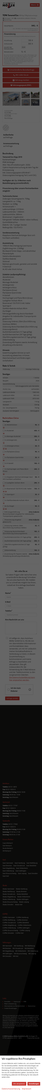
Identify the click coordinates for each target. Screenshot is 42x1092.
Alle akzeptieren (19, 1084)
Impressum (26, 1089)
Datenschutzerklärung (11, 1089)
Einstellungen (34, 1084)
